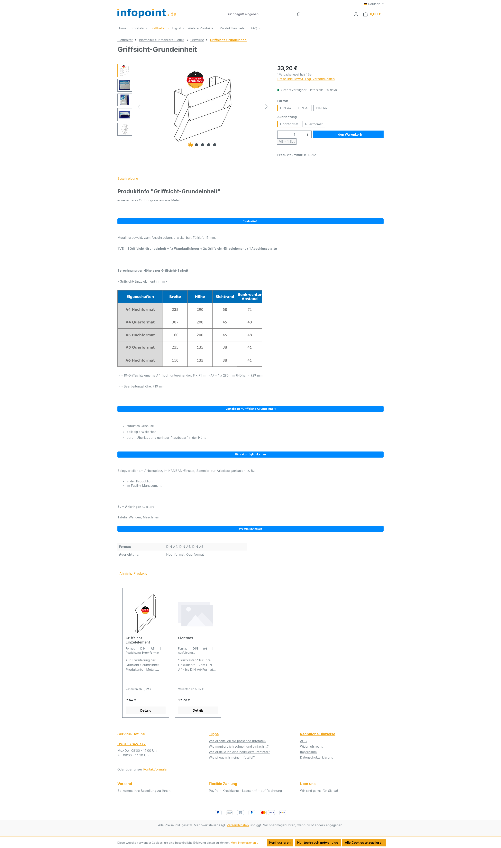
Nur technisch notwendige (317, 842)
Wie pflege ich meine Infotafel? (232, 757)
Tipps (214, 734)
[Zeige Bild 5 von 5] (214, 144)
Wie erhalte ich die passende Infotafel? (237, 741)
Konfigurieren (280, 842)
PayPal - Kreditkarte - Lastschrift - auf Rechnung (245, 791)
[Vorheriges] (139, 106)
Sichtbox (185, 638)
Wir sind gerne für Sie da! (319, 791)
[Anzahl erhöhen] (308, 134)
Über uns (307, 784)
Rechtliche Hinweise (317, 734)
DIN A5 (303, 108)
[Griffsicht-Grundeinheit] (202, 106)
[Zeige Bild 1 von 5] (190, 144)
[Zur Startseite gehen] (146, 13)
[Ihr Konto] (356, 14)
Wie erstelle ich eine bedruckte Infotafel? (239, 752)
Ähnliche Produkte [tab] (133, 573)
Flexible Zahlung (223, 784)
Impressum (308, 752)
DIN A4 (285, 108)
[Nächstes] (266, 106)
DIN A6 (321, 108)
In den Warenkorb (348, 134)
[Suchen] (298, 14)
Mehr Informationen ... (244, 842)
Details (145, 710)
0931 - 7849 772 (131, 744)
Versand (124, 784)
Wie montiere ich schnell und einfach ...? (239, 746)
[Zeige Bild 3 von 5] (202, 144)
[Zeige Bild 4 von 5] (208, 144)
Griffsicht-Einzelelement (138, 640)
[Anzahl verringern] (281, 134)
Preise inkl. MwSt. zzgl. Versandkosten (306, 79)
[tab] (127, 178)
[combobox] (259, 14)
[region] (193, 106)
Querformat (314, 124)
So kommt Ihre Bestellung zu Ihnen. (144, 791)
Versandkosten (238, 825)
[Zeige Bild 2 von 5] (196, 144)
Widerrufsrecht (311, 746)
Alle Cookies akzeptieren (364, 842)
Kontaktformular (155, 769)
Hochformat (289, 124)
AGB (303, 741)
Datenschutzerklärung (316, 757)
